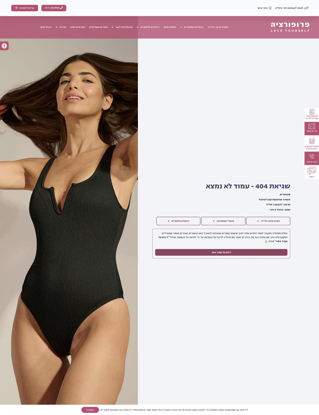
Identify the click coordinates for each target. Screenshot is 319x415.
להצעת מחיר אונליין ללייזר (311, 117)
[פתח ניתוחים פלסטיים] (137, 27)
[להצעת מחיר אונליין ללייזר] (312, 112)
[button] (4, 46)
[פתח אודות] (56, 27)
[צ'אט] (312, 171)
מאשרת (90, 409)
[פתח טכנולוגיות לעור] (112, 27)
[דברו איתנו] (312, 156)
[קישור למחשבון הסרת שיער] (312, 126)
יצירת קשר (311, 131)
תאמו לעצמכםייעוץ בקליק (312, 147)
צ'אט (312, 176)
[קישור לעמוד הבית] (290, 27)
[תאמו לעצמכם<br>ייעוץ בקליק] (312, 141)
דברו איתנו (311, 161)
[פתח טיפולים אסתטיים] (181, 27)
